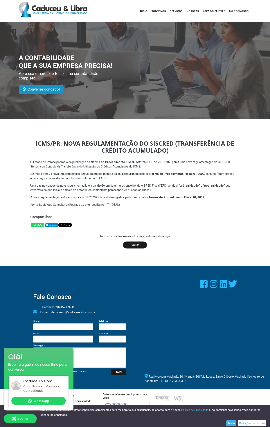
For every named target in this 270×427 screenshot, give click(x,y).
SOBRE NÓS (158, 11)
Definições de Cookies (252, 423)
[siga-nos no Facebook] (204, 286)
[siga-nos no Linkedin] (224, 286)
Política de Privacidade (194, 410)
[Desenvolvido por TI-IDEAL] (162, 398)
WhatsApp (38, 225)
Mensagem (39, 345)
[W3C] (179, 398)
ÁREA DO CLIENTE (214, 11)
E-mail (36, 333)
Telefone (103, 321)
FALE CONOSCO (239, 11)
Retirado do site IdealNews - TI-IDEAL (94, 204)
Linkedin (52, 225)
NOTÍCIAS (193, 11)
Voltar (135, 245)
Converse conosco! (43, 89)
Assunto (103, 333)
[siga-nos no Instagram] (214, 286)
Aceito (231, 423)
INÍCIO (143, 11)
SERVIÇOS (176, 11)
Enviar (118, 372)
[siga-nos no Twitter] (232, 286)
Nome (36, 321)
